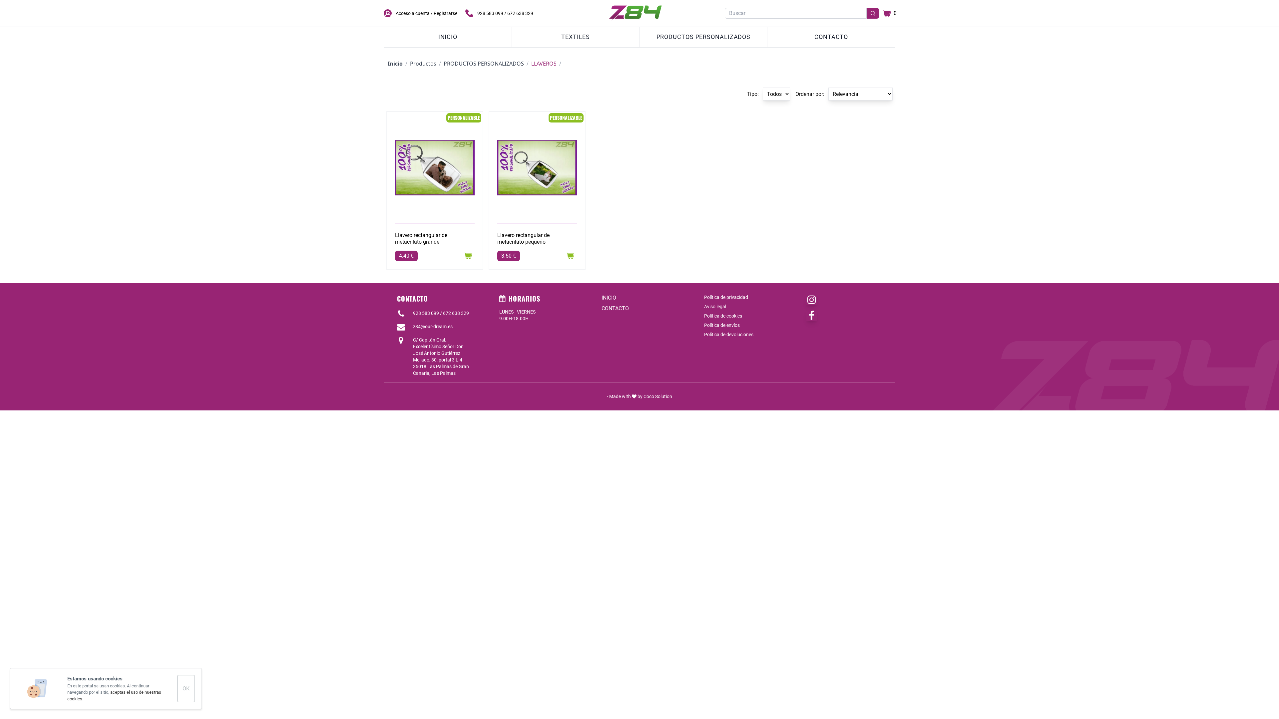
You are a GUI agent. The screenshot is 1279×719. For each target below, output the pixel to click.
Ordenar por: (809, 94)
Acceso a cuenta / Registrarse (426, 13)
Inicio (447, 36)
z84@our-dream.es (433, 326)
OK (186, 688)
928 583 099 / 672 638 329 (505, 13)
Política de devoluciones (728, 334)
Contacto (831, 36)
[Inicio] (635, 13)
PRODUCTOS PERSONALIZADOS (703, 36)
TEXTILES (575, 36)
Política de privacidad (726, 297)
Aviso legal (715, 306)
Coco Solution (657, 396)
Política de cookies (723, 316)
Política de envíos (722, 325)
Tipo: (753, 94)
